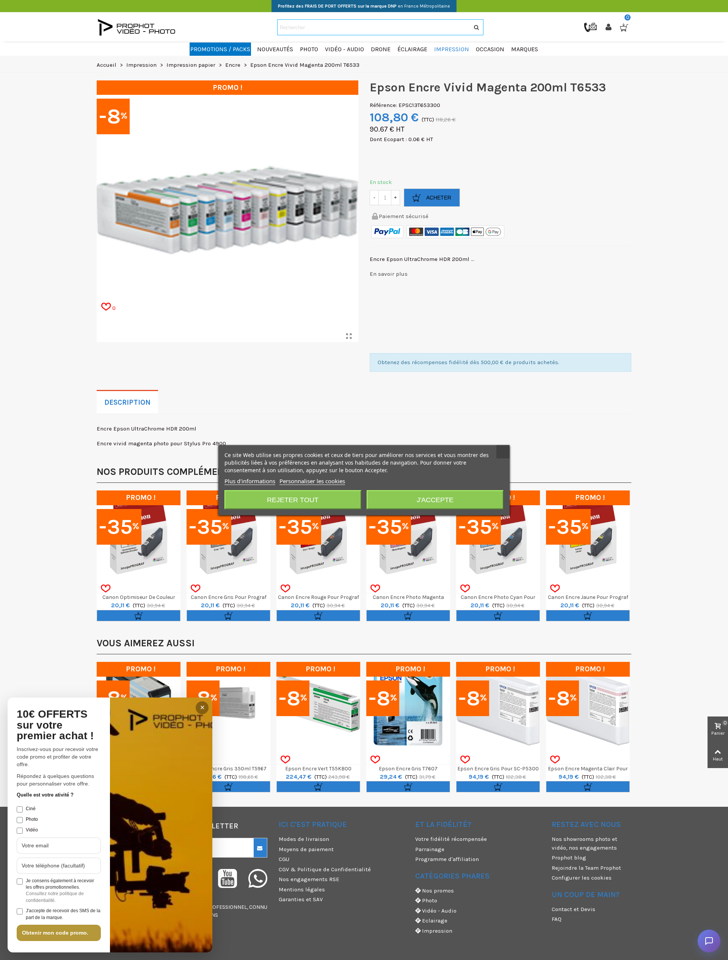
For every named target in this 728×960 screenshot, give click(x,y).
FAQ (557, 919)
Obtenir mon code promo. (55, 933)
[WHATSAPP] (257, 878)
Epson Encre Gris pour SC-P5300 (498, 768)
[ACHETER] (138, 615)
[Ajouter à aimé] (105, 588)
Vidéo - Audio (439, 910)
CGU (284, 859)
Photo (429, 900)
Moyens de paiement (306, 849)
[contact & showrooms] (591, 27)
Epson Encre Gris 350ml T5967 (229, 768)
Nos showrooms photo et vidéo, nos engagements (584, 843)
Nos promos (438, 890)
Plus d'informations (249, 480)
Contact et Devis (573, 909)
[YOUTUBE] (227, 878)
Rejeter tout (292, 499)
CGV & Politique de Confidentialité (325, 869)
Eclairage (434, 920)
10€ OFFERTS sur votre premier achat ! (55, 725)
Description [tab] (127, 402)
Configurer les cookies (582, 877)
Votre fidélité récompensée (451, 839)
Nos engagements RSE (309, 879)
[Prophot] (138, 27)
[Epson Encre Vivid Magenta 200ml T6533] (349, 336)
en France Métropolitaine (364, 6)
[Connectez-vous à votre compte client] (609, 27)
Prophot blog (569, 857)
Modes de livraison (304, 839)
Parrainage (429, 849)
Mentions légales (302, 889)
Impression (437, 930)
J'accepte (435, 499)
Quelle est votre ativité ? (45, 795)
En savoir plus (389, 273)
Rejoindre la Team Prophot (586, 867)
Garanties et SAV (301, 899)
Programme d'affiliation (447, 859)
